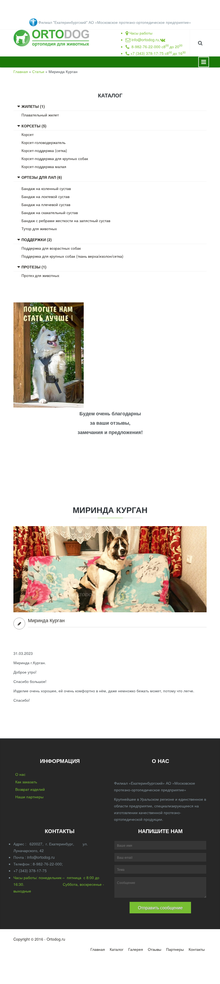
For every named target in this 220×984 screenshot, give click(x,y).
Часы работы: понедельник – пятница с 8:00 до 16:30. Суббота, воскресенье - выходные (58, 884)
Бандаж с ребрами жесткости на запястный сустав (65, 220)
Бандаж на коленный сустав (46, 188)
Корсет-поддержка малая (43, 166)
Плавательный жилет (40, 114)
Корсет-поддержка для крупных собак (54, 158)
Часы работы (140, 33)
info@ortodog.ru (145, 39)
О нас (20, 774)
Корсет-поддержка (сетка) (44, 150)
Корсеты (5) (33, 125)
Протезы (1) (33, 266)
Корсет (27, 134)
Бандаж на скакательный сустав (49, 212)
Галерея (135, 949)
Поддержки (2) (36, 239)
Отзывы (154, 949)
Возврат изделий (30, 789)
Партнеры (175, 949)
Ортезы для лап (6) (41, 177)
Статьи (38, 71)
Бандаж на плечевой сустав (45, 204)
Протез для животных (40, 275)
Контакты (197, 949)
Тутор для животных (39, 228)
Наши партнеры (29, 796)
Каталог (116, 949)
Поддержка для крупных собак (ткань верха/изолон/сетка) (72, 256)
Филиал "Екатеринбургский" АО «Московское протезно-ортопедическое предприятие (113, 22)
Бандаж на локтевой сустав (45, 196)
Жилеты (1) (33, 106)
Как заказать (26, 781)
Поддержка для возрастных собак (51, 248)
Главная (20, 71)
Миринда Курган (46, 620)
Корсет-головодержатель (43, 142)
